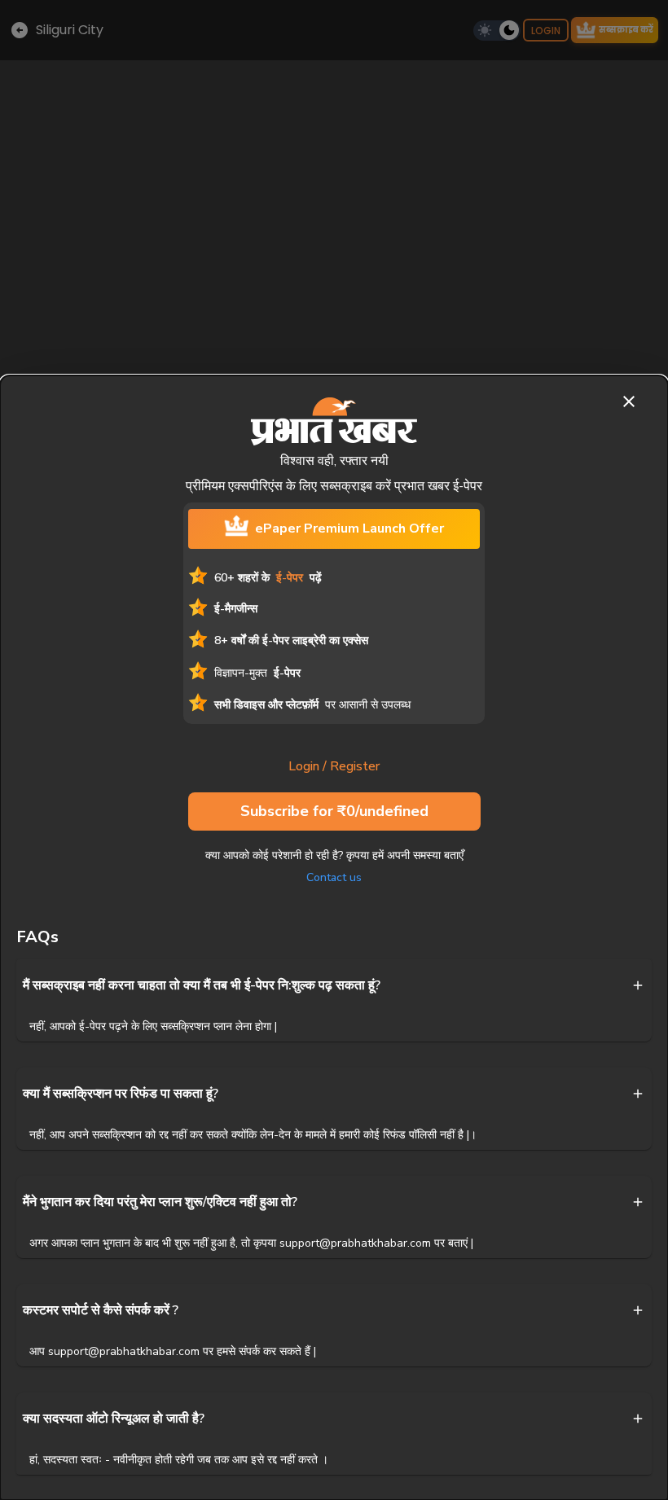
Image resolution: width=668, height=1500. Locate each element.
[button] (334, 985)
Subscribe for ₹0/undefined (334, 811)
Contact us (334, 877)
